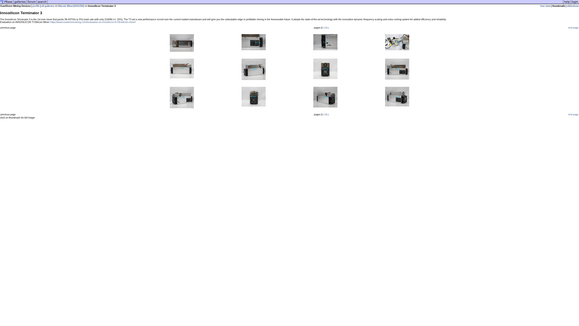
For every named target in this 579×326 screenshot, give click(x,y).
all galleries (47, 6)
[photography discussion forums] (32, 3)
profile (36, 6)
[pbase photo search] (42, 3)
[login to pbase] (575, 3)
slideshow (573, 6)
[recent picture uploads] (20, 3)
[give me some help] (567, 3)
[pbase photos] (6, 3)
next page (573, 27)
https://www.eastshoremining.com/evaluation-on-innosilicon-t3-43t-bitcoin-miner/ (93, 22)
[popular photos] (305, 3)
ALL (327, 27)
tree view (545, 6)
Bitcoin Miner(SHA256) (71, 6)
